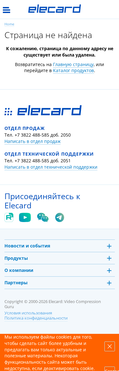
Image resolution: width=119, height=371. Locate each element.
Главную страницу (73, 64)
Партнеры (16, 283)
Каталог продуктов (73, 70)
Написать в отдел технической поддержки (50, 167)
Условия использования (28, 313)
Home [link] (9, 24)
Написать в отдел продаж (32, 141)
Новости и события (27, 246)
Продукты (16, 258)
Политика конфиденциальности (36, 318)
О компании (18, 270)
